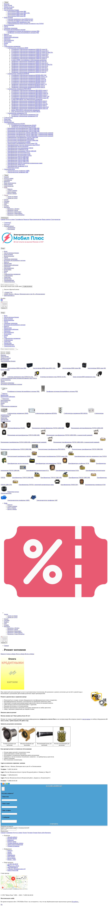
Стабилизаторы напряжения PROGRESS (19, 89)
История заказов (12, 838)
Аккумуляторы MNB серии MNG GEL (18, 13)
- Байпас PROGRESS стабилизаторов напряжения (25, 110)
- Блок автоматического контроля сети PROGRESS (25, 111)
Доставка (6, 201)
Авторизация (11, 227)
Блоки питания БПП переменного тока (18, 22)
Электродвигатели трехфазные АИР (17, 172)
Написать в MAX (14, 866)
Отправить (54, 824)
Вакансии (7, 181)
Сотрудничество (9, 186)
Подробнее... (75, 901)
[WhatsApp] (7, 783)
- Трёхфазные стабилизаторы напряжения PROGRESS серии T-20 (30, 107)
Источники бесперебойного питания (14, 29)
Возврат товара (11, 841)
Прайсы (6, 202)
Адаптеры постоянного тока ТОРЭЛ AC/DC (20, 20)
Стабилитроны (8, 117)
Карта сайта (41, 832)
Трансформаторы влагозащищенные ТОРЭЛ (20, 148)
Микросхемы (8, 35)
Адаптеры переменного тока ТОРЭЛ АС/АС (20, 19)
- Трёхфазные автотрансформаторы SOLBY (23, 126)
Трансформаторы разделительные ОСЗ (18, 152)
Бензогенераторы (9, 25)
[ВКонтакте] (1, 783)
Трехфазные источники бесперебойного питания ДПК (23, 32)
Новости (9, 189)
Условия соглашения (13, 846)
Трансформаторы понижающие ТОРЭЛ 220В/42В (21, 151)
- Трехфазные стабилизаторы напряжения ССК (24, 116)
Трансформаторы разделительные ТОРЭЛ (19, 155)
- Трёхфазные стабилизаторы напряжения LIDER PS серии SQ (29, 61)
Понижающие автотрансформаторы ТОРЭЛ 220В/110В (23, 129)
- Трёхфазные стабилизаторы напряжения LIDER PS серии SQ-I (29, 67)
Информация (11, 855)
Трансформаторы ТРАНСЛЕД (16, 164)
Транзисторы (8, 120)
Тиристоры (7, 119)
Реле (5, 45)
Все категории (8, 8)
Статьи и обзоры (12, 190)
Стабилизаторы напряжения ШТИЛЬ (18, 73)
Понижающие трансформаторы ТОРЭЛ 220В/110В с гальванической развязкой (30, 134)
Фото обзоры (11, 856)
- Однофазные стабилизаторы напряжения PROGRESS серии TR (29, 98)
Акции (6, 195)
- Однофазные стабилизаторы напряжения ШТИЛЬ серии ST (28, 81)
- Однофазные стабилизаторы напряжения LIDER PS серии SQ (29, 49)
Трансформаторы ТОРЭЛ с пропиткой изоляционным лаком (24, 163)
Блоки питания (8, 17)
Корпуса (6, 34)
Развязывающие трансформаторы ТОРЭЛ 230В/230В (22, 137)
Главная (6, 177)
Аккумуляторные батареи (11, 10)
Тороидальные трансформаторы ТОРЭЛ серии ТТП (22, 143)
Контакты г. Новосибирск (14, 213)
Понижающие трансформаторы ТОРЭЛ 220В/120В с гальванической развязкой (30, 136)
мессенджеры (86, 719)
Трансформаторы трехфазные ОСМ (17, 166)
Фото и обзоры (11, 192)
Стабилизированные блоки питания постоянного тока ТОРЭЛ (25, 23)
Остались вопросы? (54, 786)
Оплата (6, 199)
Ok (1, 904)
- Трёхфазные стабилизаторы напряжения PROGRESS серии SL (29, 104)
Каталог (5, 353)
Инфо (5, 187)
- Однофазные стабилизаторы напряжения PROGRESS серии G (29, 90)
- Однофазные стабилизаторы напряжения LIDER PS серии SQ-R (30, 57)
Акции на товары (12, 196)
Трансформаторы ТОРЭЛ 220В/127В (18, 161)
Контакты (7, 207)
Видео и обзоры (12, 193)
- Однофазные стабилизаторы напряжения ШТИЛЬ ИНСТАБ (28, 75)
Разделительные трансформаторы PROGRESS (20, 139)
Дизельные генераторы (10, 28)
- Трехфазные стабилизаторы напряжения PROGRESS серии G (29, 101)
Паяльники (7, 38)
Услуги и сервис (8, 178)
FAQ (5, 204)
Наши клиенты (8, 184)
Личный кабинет (12, 837)
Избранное (10, 840)
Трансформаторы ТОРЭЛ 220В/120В (18, 160)
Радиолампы (7, 41)
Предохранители (9, 40)
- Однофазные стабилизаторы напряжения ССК (24, 114)
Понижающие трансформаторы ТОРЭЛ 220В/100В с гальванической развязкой (30, 132)
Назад (6, 2)
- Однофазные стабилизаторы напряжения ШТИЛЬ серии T (28, 82)
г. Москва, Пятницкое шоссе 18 (16, 869)
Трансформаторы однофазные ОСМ (17, 149)
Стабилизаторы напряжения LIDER (17, 48)
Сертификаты (8, 180)
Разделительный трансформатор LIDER (18, 142)
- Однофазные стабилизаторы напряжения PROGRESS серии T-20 (30, 96)
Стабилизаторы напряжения (12, 46)
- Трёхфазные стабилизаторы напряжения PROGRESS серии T (29, 105)
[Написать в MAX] (2, 300)
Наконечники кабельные (11, 37)
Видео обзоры (11, 858)
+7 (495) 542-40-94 (12, 864)
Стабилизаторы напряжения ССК (17, 113)
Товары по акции (9, 7)
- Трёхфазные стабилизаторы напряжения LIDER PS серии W (28, 72)
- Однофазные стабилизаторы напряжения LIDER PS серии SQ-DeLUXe (32, 52)
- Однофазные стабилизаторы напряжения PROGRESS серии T (29, 95)
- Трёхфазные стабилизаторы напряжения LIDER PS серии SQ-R (29, 69)
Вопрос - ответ (11, 859)
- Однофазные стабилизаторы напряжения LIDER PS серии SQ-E (30, 54)
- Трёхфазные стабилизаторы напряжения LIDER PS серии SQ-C (29, 63)
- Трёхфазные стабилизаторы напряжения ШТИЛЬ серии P (28, 85)
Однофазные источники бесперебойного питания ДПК (23, 31)
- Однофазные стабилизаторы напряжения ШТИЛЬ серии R (28, 78)
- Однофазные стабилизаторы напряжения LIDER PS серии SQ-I (29, 55)
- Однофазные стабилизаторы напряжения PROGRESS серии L (29, 92)
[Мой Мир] (9, 783)
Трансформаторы (9, 122)
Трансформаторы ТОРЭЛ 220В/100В (18, 157)
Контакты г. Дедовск (13, 208)
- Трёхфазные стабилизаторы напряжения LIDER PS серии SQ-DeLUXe (31, 64)
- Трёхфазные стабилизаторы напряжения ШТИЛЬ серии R (28, 87)
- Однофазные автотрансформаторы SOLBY (23, 125)
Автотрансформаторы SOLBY (16, 123)
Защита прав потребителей (15, 844)
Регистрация (11, 229)
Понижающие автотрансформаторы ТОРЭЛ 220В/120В (23, 131)
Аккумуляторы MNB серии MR (16, 14)
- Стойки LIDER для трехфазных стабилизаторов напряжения (28, 60)
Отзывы (6, 205)
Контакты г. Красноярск (14, 211)
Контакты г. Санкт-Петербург (15, 215)
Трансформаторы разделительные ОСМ (18, 154)
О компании (9, 832)
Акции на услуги (12, 198)
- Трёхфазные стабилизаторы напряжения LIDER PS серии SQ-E (29, 66)
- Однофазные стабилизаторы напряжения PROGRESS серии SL (29, 93)
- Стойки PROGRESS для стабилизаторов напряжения (26, 99)
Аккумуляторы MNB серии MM (16, 11)
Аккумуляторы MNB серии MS (16, 16)
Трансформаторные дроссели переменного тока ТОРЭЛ (23, 145)
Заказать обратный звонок (11, 289)
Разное (6, 43)
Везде (5, 251)
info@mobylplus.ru (12, 867)
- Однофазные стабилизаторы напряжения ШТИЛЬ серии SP (28, 79)
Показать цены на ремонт (8, 712)
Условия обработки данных (15, 843)
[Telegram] (5, 783)
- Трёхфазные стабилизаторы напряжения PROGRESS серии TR (29, 108)
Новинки (6, 4)
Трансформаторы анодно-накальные (17, 146)
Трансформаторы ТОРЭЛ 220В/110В (18, 158)
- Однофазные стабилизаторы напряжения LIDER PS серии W (29, 58)
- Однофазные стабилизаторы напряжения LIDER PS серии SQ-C (30, 51)
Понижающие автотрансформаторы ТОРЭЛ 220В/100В (23, 128)
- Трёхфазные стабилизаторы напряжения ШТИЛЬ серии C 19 (29, 84)
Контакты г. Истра (12, 210)
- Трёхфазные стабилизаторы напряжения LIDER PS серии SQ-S (29, 70)
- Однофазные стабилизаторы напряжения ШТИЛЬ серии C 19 (29, 76)
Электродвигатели (9, 169)
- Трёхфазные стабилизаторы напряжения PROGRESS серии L (29, 102)
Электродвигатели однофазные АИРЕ (18, 170)
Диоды (6, 26)
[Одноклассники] (3, 783)
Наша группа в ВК (12, 870)
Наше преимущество (10, 183)
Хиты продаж (8, 5)
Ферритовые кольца (13, 167)
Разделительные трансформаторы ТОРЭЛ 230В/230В (22, 140)
